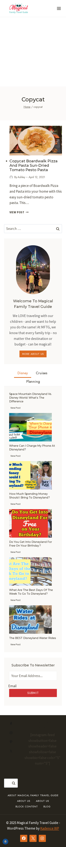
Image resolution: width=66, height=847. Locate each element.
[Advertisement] (33, 52)
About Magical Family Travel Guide (33, 795)
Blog (47, 806)
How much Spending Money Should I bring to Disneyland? (29, 495)
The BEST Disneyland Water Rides (32, 638)
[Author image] (11, 177)
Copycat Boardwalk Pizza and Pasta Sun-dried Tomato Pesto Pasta (33, 165)
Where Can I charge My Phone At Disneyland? (32, 447)
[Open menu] (59, 8)
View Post (19, 212)
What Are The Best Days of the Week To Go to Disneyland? (31, 591)
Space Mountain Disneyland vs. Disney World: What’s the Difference (30, 397)
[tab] (22, 373)
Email (12, 686)
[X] (33, 838)
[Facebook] (23, 838)
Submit (33, 693)
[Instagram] (42, 838)
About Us (23, 801)
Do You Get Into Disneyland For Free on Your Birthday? (30, 543)
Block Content (27, 806)
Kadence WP (49, 828)
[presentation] (35, 140)
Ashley (21, 177)
